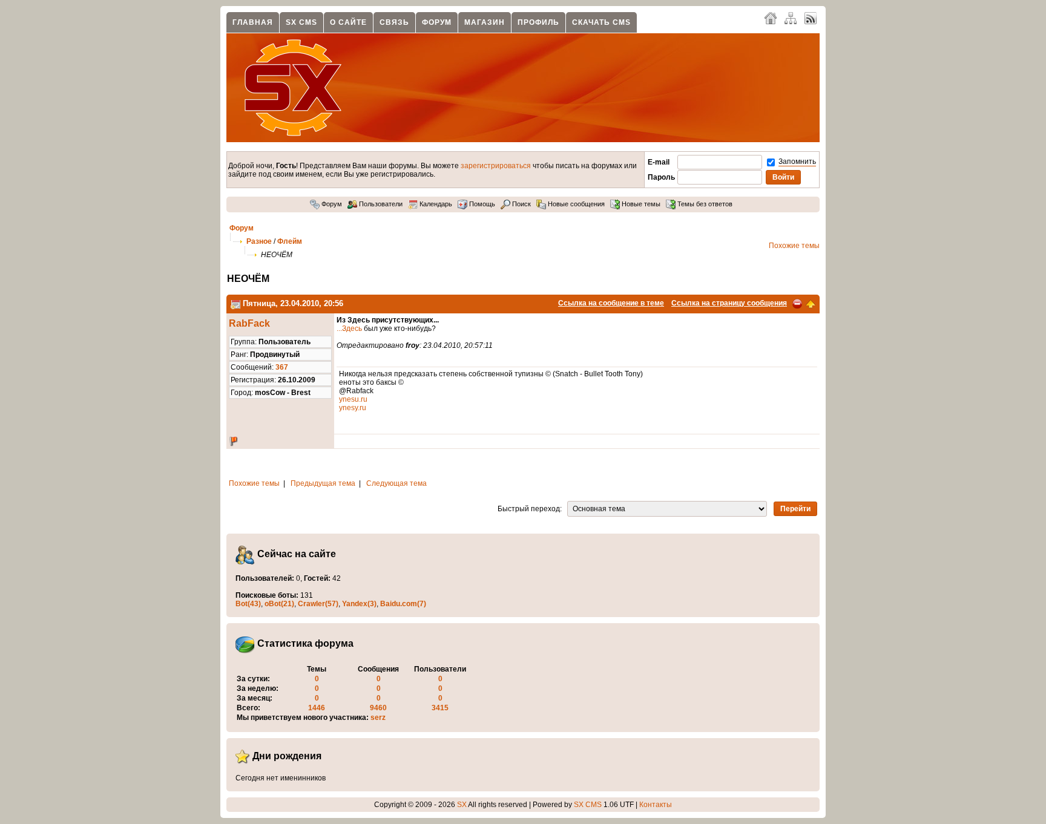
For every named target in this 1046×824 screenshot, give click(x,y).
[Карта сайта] (790, 17)
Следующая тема (396, 483)
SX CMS (301, 22)
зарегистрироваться (496, 166)
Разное (259, 241)
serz (378, 717)
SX (462, 804)
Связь (394, 22)
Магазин (484, 22)
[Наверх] (810, 303)
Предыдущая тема (323, 483)
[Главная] (770, 17)
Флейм (289, 241)
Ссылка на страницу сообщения (729, 303)
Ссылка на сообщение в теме (611, 303)
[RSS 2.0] (810, 17)
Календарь (435, 204)
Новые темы (640, 204)
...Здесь (349, 328)
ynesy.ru (352, 408)
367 (281, 367)
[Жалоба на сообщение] (797, 303)
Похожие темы (794, 245)
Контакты (655, 804)
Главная (252, 22)
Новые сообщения (575, 204)
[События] (235, 303)
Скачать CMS (601, 22)
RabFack (249, 323)
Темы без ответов (704, 204)
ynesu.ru (353, 399)
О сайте (348, 22)
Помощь (481, 204)
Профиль (538, 22)
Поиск (520, 204)
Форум (437, 22)
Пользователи (380, 204)
